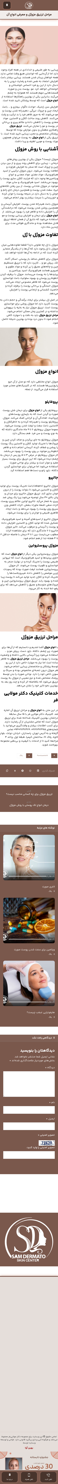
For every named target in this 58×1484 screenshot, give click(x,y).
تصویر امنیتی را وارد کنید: (40, 1148)
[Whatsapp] (33, 1418)
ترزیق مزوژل (16, 126)
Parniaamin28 (42, 755)
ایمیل (50, 1119)
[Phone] (19, 1418)
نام (52, 1102)
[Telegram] (29, 1418)
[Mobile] (24, 1418)
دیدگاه (50, 1068)
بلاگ (21, 755)
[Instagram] (38, 1418)
